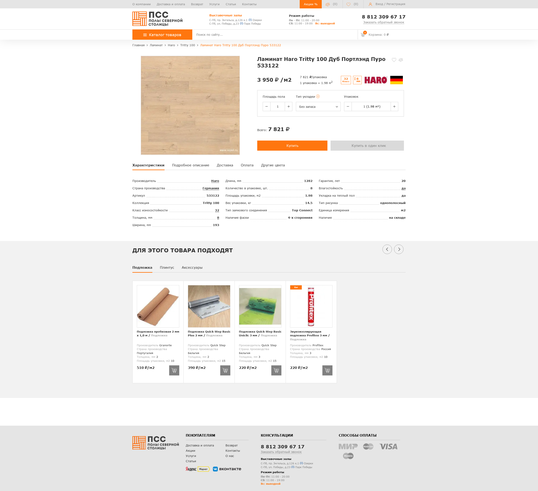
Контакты (249, 4)
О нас (229, 456)
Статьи (231, 4)
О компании (141, 4)
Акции (190, 450)
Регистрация (395, 4)
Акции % (311, 4)
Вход (379, 4)
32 (217, 210)
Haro (215, 181)
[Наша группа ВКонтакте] (227, 469)
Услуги (214, 4)
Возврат (197, 4)
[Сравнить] (401, 60)
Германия (211, 188)
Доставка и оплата (171, 4)
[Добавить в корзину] (174, 370)
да (404, 188)
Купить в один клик (369, 145)
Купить (292, 145)
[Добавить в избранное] (394, 60)
